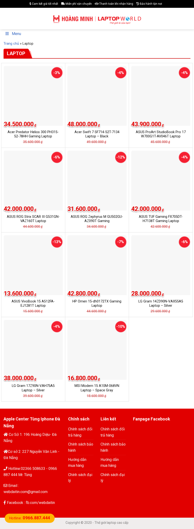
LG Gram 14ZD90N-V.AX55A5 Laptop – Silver (160, 303)
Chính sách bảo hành (80, 447)
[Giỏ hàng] (187, 18)
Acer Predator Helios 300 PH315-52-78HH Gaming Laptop (33, 134)
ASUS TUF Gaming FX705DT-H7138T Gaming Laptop (161, 219)
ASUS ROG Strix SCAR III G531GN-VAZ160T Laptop (33, 219)
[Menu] (6, 18)
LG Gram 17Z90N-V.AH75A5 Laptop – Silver (33, 388)
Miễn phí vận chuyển (78, 3)
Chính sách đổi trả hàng (80, 432)
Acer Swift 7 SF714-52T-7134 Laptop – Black (97, 134)
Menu (16, 33)
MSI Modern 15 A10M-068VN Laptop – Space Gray (97, 388)
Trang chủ (11, 43)
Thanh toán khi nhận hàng (115, 3)
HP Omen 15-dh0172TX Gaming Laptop (96, 303)
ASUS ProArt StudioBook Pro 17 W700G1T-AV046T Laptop (161, 134)
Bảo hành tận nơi (150, 3)
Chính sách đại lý (80, 477)
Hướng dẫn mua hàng (77, 462)
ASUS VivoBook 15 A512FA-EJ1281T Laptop (33, 303)
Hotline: (29, 518)
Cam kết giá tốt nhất (44, 3)
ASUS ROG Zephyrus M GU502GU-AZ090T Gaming (97, 219)
